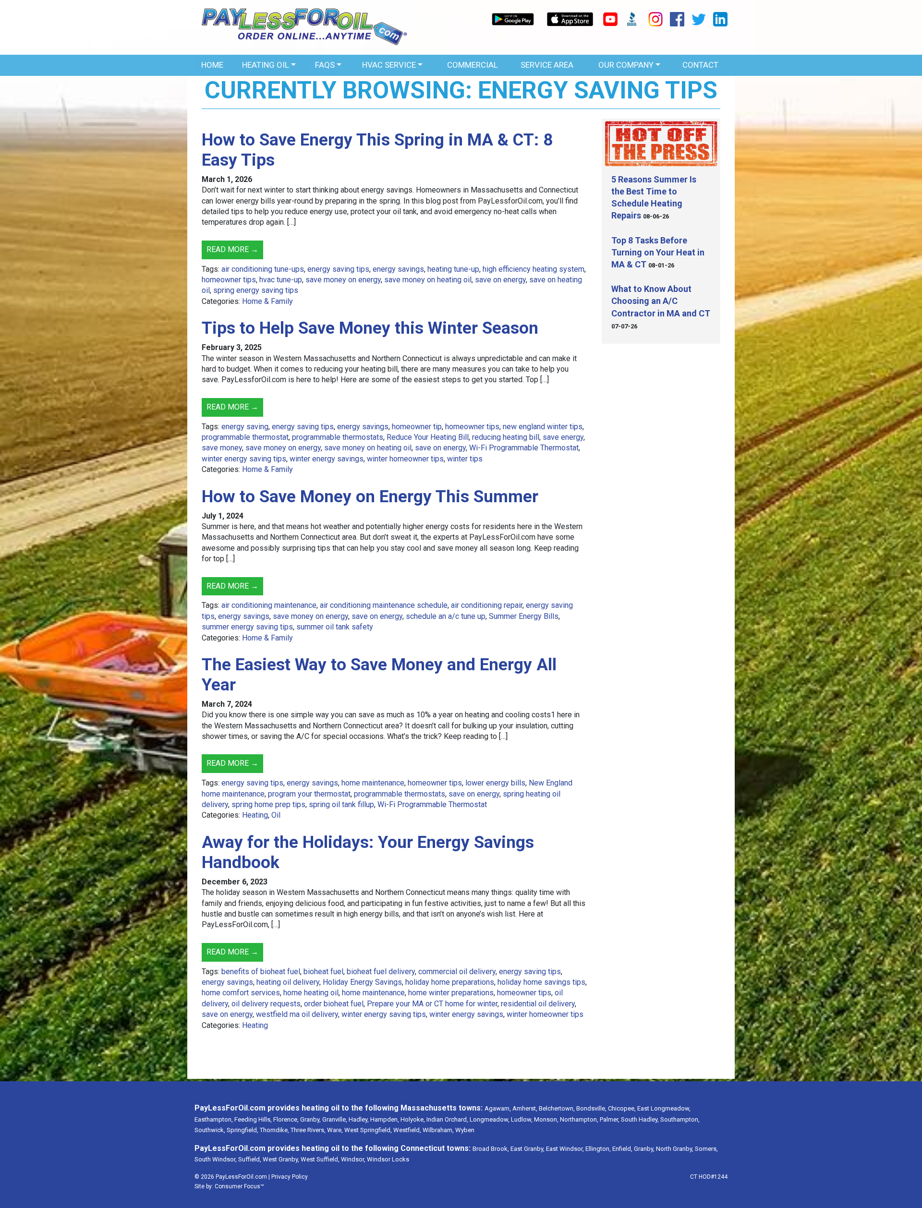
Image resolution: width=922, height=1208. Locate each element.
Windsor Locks (388, 1159)
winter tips (465, 458)
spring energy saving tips (255, 290)
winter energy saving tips (244, 458)
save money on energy (343, 279)
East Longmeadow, (664, 1108)
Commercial (472, 65)
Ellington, (598, 1148)
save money (222, 447)
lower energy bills (495, 782)
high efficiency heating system (533, 269)
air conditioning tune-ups (262, 269)
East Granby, (527, 1148)
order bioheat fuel (334, 1003)
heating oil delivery (287, 982)
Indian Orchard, (447, 1119)
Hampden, (384, 1119)
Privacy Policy (289, 1176)
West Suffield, (320, 1159)
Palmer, (609, 1119)
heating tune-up (453, 269)
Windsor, (353, 1159)
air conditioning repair (486, 605)
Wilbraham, (438, 1130)
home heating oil (311, 992)
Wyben (464, 1130)
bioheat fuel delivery (381, 971)
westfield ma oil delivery (297, 1014)
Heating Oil (265, 65)
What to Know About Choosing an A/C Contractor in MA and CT (660, 301)
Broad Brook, (491, 1148)
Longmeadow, (490, 1119)
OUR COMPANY (626, 65)
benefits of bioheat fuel (260, 971)
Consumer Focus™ (239, 1186)
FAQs (325, 65)
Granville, (334, 1119)
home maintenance (372, 782)
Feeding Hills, (253, 1119)
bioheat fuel (323, 971)
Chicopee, (622, 1108)
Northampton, (579, 1119)
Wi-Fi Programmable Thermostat (524, 447)
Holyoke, (412, 1119)
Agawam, (498, 1108)
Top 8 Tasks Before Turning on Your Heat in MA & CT (657, 252)
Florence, (286, 1119)
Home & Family (267, 301)
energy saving (244, 426)
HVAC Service (389, 65)
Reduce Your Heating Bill (428, 437)
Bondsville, (591, 1108)
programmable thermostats (337, 437)
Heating (255, 815)
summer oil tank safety (334, 626)
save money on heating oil (428, 279)
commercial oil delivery (457, 971)
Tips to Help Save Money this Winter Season (370, 328)
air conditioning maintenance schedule (384, 605)
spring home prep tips (268, 804)
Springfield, (242, 1130)
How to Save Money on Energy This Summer (370, 497)
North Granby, (674, 1148)
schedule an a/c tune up (445, 616)
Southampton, (680, 1119)
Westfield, (407, 1130)
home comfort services (241, 992)
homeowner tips (229, 279)
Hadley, (359, 1119)
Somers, (706, 1148)
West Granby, (281, 1159)
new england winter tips (542, 426)
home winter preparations (451, 992)
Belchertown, (557, 1108)
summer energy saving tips (247, 626)
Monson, (546, 1119)
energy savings (398, 269)
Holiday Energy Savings (362, 982)
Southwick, (209, 1130)
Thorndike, (274, 1130)
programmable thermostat (245, 437)
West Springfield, (368, 1130)
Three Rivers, (308, 1130)
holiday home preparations (449, 982)
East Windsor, (565, 1148)
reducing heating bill (505, 437)
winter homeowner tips (405, 458)
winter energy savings (327, 458)
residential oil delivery (538, 1003)
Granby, (310, 1119)
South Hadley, (640, 1119)
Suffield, (249, 1159)
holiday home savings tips (541, 982)
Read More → (232, 249)
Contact (700, 65)
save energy (563, 437)
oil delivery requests (266, 1003)
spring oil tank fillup (341, 804)
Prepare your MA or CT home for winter (432, 1003)
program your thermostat (309, 793)
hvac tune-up (280, 279)
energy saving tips (338, 269)
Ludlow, (522, 1119)
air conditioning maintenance (268, 605)
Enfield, (622, 1148)
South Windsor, (215, 1159)
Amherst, (524, 1108)
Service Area (547, 65)
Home (212, 65)
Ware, (335, 1130)
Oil (275, 815)
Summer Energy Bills (523, 616)
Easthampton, (213, 1119)
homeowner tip (417, 426)
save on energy (500, 279)
